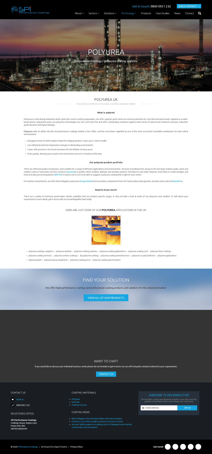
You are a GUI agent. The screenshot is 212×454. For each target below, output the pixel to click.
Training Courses (79, 405)
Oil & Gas (94, 18)
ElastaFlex (177, 181)
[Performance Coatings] (30, 10)
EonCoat (75, 402)
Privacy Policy (77, 447)
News (177, 13)
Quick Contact (187, 6)
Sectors (93, 13)
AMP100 (58, 175)
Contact (189, 13)
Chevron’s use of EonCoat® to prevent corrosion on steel (97, 421)
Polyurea (127, 18)
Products (146, 13)
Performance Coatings (27, 447)
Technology (127, 13)
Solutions (109, 13)
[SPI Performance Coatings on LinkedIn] (183, 447)
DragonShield (86, 181)
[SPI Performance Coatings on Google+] (191, 447)
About (78, 13)
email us (20, 399)
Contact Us (106, 374)
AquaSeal (71, 172)
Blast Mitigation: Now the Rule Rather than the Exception (97, 418)
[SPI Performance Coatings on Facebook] (168, 447)
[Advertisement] (106, 337)
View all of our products (106, 297)
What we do (82, 18)
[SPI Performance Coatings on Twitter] (175, 447)
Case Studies (162, 13)
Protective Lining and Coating (119, 18)
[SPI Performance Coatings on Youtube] (198, 447)
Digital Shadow (60, 447)
